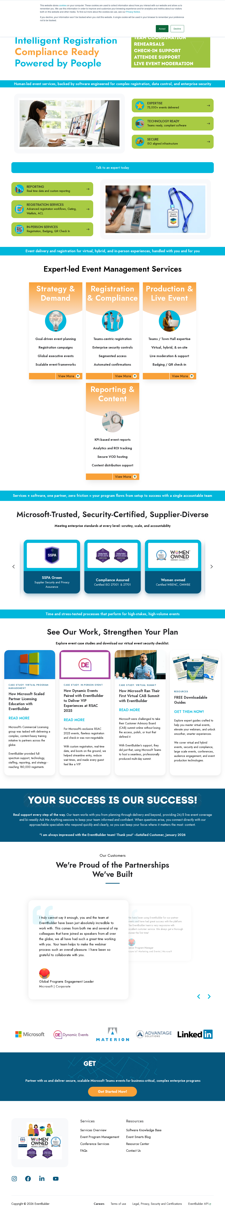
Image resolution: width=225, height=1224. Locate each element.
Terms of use (118, 1204)
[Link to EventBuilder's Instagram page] (14, 1179)
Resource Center (137, 1144)
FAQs (83, 1150)
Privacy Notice (133, 11)
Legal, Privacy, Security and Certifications (157, 1204)
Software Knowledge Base (144, 1130)
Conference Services (94, 1144)
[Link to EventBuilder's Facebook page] (28, 1179)
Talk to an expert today (112, 167)
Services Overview (93, 1130)
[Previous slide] (13, 566)
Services (87, 1121)
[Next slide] (212, 566)
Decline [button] (177, 28)
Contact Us (133, 1150)
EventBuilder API (198, 1204)
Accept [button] (162, 28)
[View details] (56, 1179)
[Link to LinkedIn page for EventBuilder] (42, 1179)
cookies (63, 5)
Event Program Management (99, 1137)
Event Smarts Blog (138, 1137)
